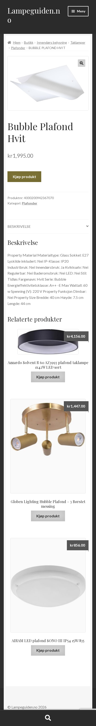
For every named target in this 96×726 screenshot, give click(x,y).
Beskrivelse (19, 226)
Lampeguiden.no (33, 15)
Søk (48, 718)
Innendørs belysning (52, 42)
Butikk (28, 42)
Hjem (17, 42)
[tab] (48, 226)
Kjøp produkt (24, 176)
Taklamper (77, 42)
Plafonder (18, 48)
